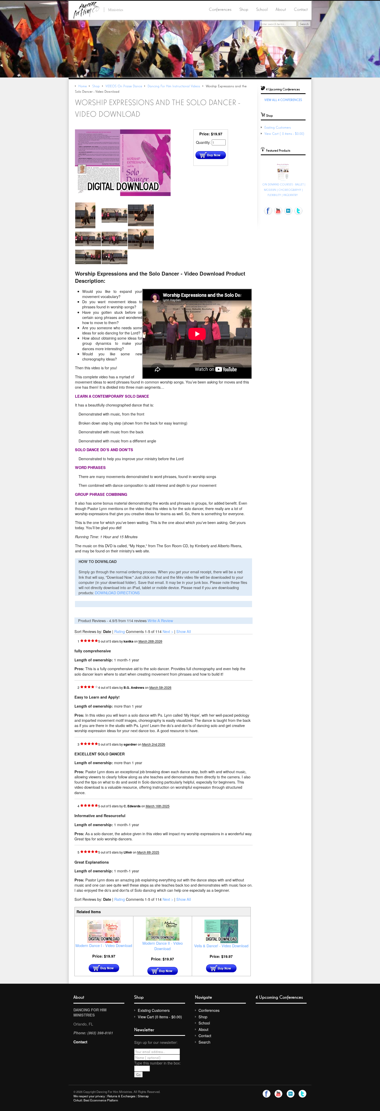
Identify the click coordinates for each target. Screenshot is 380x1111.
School (262, 9)
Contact (301, 9)
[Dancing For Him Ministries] (86, 9)
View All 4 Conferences (283, 99)
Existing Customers (277, 127)
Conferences (220, 9)
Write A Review (160, 620)
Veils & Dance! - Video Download (221, 945)
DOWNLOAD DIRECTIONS (117, 592)
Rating (119, 631)
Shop (243, 9)
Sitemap (143, 1096)
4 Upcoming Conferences (279, 997)
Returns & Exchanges (121, 1096)
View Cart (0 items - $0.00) (284, 133)
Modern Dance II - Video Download (162, 945)
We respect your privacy (89, 1096)
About (281, 9)
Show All (183, 631)
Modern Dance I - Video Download (103, 945)
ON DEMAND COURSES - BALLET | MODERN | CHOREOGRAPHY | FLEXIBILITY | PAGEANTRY (283, 190)
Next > (168, 631)
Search (204, 1042)
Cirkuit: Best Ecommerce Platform (95, 1100)
